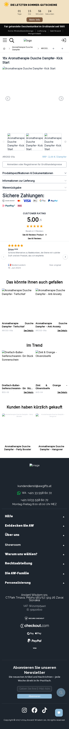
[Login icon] (63, 40)
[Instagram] (24, 710)
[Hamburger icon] (5, 40)
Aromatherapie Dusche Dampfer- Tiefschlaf (18, 325)
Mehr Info (34, 19)
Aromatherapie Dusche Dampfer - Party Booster (17, 448)
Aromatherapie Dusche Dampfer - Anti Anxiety (51, 325)
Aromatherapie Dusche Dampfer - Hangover (51, 448)
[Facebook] (34, 710)
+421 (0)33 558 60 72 (34, 500)
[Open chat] (59, 713)
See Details (28, 330)
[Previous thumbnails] (3, 142)
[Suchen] (12, 40)
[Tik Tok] (44, 710)
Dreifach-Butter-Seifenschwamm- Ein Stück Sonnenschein (18, 388)
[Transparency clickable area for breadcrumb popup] (23, 48)
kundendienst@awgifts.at (34, 486)
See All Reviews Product (33, 235)
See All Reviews (34, 238)
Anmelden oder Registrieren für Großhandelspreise (34, 164)
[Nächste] (62, 49)
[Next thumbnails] (65, 142)
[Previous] (53, 49)
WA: (37, 493)
